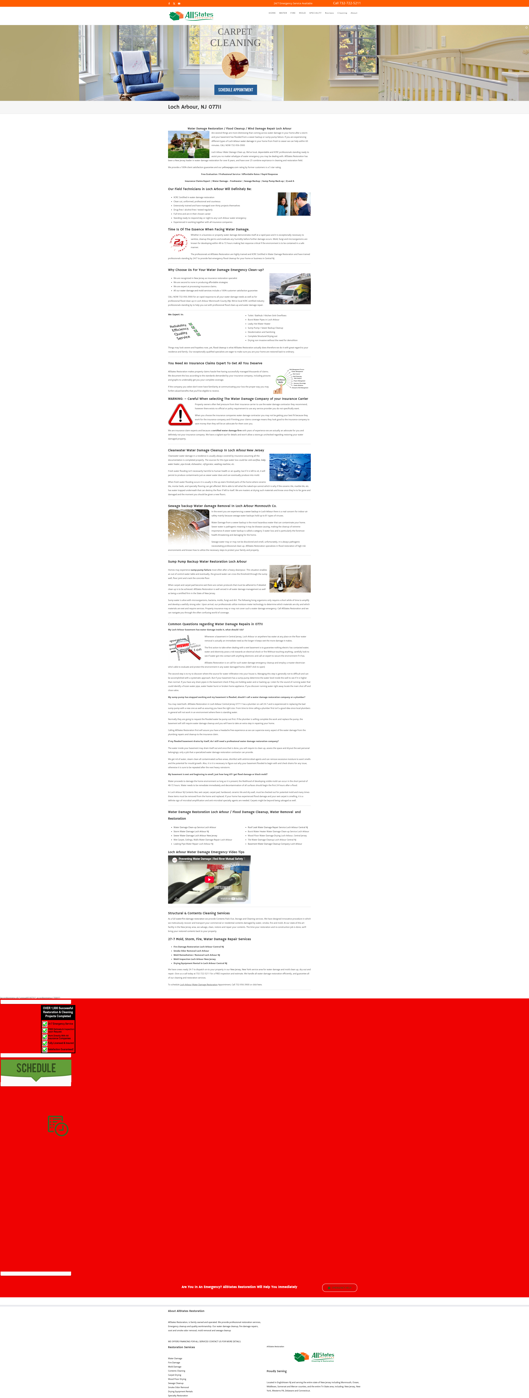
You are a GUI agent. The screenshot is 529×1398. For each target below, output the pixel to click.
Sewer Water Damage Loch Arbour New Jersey (195, 835)
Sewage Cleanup (175, 1383)
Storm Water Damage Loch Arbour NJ (191, 831)
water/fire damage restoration (190, 918)
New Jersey (235, 969)
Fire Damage (174, 1362)
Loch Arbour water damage (241, 141)
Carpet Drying (174, 1374)
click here (257, 984)
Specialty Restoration (178, 1395)
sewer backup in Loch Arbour (259, 511)
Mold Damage (174, 1366)
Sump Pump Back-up (273, 181)
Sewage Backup (252, 181)
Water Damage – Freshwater (227, 181)
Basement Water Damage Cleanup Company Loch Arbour (275, 843)
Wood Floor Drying (177, 1379)
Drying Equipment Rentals (180, 1391)
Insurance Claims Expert (197, 181)
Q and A (290, 181)
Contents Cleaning (176, 1370)
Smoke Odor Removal (178, 1387)
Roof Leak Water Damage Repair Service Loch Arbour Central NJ (278, 827)
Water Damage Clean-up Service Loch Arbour (195, 827)
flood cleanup (219, 347)
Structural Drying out (267, 336)
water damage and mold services (196, 290)
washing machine (222, 464)
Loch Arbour (216, 704)
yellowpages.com (230, 167)
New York (246, 969)
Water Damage (175, 1358)
